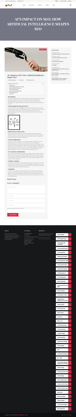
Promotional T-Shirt (62, 295)
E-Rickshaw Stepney (62, 269)
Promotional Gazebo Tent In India (63, 286)
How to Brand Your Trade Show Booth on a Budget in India (61, 74)
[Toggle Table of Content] (42, 84)
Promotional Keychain (62, 248)
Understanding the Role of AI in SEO (16, 86)
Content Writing (61, 337)
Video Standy (60, 312)
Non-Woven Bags (61, 396)
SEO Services (42, 49)
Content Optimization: (13, 89)
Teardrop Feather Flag (62, 371)
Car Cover (59, 316)
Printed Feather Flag (62, 388)
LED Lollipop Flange (61, 238)
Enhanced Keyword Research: (15, 88)
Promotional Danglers (62, 404)
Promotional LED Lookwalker (61, 243)
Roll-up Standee (61, 290)
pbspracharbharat (12, 80)
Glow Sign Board (61, 408)
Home (24, 5)
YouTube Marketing (61, 325)
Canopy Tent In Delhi (62, 256)
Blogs (54, 5)
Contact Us (40, 5)
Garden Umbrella (61, 281)
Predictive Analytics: (13, 92)
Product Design (61, 333)
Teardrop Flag (60, 375)
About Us (47, 5)
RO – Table (59, 358)
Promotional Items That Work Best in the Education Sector (60, 69)
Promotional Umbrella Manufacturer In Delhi (62, 363)
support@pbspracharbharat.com (31, 236)
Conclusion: (11, 93)
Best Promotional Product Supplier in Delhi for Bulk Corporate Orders (59, 79)
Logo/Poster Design (62, 341)
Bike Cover (59, 321)
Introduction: (12, 85)
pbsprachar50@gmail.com (10, 1)
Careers (69, 1)
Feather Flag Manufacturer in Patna (59, 57)
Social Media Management (63, 354)
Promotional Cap (61, 308)
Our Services (31, 5)
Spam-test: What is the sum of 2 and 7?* (16, 208)
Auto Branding (60, 234)
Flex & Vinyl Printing (62, 264)
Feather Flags (60, 367)
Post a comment (12, 214)
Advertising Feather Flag (63, 380)
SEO (22, 107)
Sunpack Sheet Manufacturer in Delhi (62, 300)
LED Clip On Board (61, 273)
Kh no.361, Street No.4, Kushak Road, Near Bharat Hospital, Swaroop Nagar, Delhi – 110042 (29, 241)
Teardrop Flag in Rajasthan (57, 61)
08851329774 (20, 1)
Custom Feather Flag (62, 384)
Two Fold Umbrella (61, 277)
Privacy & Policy (63, 1)
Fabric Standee (61, 400)
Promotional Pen (61, 252)
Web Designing (60, 345)
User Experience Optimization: (15, 91)
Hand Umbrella (60, 304)
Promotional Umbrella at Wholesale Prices (61, 54)
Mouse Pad (59, 392)
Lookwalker (54, 65)
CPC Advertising (61, 329)
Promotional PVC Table (62, 260)
